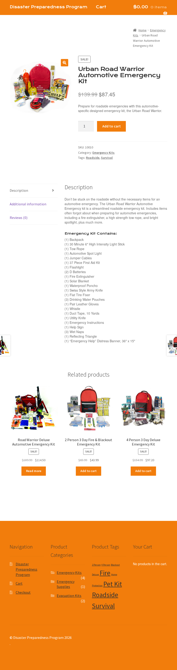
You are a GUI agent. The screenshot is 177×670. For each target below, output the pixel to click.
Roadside (92, 158)
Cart (19, 583)
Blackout (115, 564)
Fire (105, 573)
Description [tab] (19, 190)
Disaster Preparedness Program (26, 569)
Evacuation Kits (69, 595)
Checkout (21, 24)
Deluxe (95, 574)
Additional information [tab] (28, 204)
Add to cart (111, 126)
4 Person (105, 564)
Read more (33, 471)
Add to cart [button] (88, 471)
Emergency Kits (103, 153)
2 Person (96, 564)
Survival (107, 158)
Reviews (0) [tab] (18, 217)
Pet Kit (112, 584)
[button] (64, 62)
